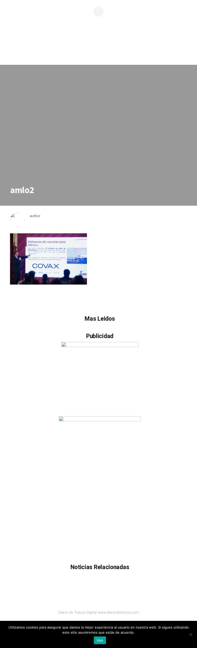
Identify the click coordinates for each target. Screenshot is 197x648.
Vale (99, 640)
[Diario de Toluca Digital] (98, 47)
